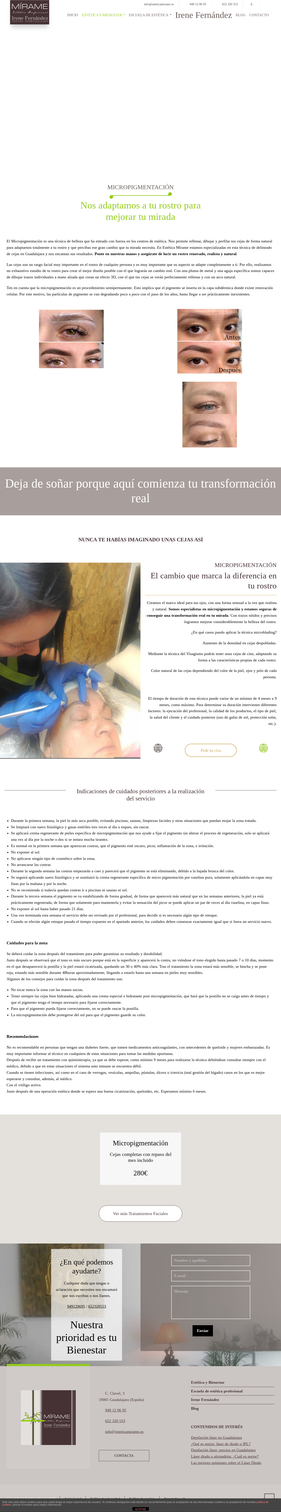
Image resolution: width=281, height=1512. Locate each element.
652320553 (97, 1306)
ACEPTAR (140, 1509)
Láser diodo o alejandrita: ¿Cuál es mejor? (225, 1456)
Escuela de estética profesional (217, 1391)
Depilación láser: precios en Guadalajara (223, 1450)
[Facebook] (251, 4)
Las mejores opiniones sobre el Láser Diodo (226, 1463)
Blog (195, 1408)
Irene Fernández (205, 1399)
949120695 (76, 1306)
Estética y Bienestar (208, 1382)
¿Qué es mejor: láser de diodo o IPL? (220, 1444)
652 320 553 (230, 4)
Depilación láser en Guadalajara (216, 1437)
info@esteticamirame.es (159, 4)
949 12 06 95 (198, 4)
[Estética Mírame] (29, 12)
